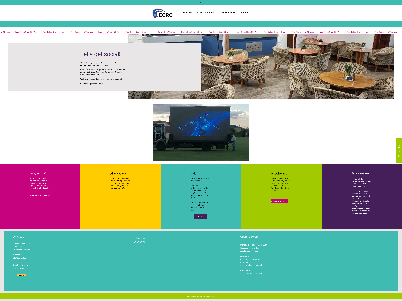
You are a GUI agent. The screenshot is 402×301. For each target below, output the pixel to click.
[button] (21, 275)
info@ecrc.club (19, 258)
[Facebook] (200, 2)
